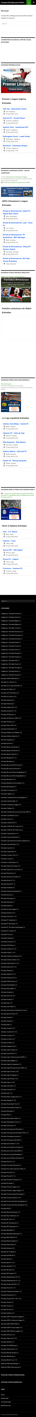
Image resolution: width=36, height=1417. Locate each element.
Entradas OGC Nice (7, 1125)
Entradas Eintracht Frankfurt (10, 877)
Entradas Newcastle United (9, 1118)
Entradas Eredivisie (7, 887)
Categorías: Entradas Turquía (10, 675)
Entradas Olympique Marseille (10, 1140)
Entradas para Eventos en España (11, 1147)
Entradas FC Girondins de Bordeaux (12, 927)
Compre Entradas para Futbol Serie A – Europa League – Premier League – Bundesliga (13, 2)
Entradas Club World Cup (9, 815)
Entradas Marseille (7, 1111)
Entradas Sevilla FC (7, 1266)
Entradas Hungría (6, 999)
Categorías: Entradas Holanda (10, 653)
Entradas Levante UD (7, 1053)
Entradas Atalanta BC (7, 729)
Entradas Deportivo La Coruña (10, 869)
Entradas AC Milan (7, 689)
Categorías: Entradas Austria (10, 617)
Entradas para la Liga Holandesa (11, 1154)
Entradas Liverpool (7, 1089)
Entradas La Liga (6, 1035)
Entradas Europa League (8, 909)
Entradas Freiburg (6, 938)
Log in (3, 1394)
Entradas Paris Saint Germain (10, 1165)
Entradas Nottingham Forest (10, 1122)
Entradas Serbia (6, 1259)
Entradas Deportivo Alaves (9, 866)
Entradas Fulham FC (7, 949)
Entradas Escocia (6, 895)
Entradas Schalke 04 (7, 1255)
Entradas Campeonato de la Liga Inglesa (13, 797)
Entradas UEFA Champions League (11, 1316)
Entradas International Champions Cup (13, 1010)
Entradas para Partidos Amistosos (11, 1158)
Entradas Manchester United (10, 1107)
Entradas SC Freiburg (7, 1252)
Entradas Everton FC (7, 916)
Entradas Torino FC (7, 1288)
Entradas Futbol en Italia (8, 959)
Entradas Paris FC (6, 1161)
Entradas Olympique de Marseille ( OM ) (13, 1133)
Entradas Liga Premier (8, 1078)
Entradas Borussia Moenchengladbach (13, 772)
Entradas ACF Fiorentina (8, 693)
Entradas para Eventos (8, 1143)
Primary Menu (33, 2)
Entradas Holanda (6, 992)
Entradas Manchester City (9, 1104)
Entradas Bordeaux (7, 761)
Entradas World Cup (7, 1360)
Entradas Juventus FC (7, 1032)
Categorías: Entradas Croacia (10, 628)
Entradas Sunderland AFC (9, 1284)
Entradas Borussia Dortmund (10, 768)
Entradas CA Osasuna (7, 790)
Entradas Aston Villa (7, 725)
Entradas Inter (5, 1003)
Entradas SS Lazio (6, 1270)
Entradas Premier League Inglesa (11, 1190)
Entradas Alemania (7, 700)
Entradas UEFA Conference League (11, 1320)
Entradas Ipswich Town (8, 1014)
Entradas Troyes (6, 1302)
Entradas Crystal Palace (8, 862)
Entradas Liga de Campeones (10, 1064)
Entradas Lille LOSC (7, 1086)
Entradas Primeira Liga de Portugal (12, 1194)
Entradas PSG (5, 1208)
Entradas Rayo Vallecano (8, 1215)
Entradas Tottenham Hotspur (10, 1291)
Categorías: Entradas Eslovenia (10, 639)
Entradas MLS (5, 1115)
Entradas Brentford (7, 779)
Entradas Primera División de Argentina (13, 1201)
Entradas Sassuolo (6, 1248)
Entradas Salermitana (7, 1244)
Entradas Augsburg (7, 740)
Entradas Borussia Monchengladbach (12, 776)
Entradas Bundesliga (7, 786)
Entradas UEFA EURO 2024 (9, 1324)
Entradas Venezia (6, 1342)
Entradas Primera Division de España (12, 1205)
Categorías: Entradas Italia (9, 660)
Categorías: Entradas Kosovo (10, 664)
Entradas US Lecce (6, 1334)
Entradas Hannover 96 (8, 978)
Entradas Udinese (6, 1313)
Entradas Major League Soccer (10, 1097)
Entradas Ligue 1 (6, 1082)
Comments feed (6, 1402)
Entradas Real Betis (7, 1230)
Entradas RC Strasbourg (8, 1223)
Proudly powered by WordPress (9, 1414)
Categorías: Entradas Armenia (10, 613)
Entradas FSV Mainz (7, 945)
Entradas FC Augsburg (8, 920)
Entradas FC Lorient (7, 931)
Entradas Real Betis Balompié (10, 1234)
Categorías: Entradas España (10, 642)
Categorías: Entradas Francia (10, 646)
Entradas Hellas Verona (8, 981)
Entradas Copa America (8, 833)
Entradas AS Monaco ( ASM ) (10, 718)
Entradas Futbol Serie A (8, 963)
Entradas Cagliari (6, 794)
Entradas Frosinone (7, 941)
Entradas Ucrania (6, 1309)
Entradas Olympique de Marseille (11, 1129)
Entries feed (4, 1398)
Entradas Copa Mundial (8, 844)
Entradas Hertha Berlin (8, 985)
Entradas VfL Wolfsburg (8, 1345)
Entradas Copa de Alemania (9, 837)
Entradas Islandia (6, 1021)
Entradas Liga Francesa (8, 1071)
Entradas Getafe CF (7, 974)
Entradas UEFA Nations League (10, 1331)
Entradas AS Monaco (7, 714)
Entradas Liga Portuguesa (9, 1075)
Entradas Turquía (6, 1306)
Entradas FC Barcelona (8, 923)
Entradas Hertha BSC (7, 988)
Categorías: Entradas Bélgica (10, 621)
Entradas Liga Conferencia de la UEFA (12, 1057)
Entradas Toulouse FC (7, 1295)
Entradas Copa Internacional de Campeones (14, 841)
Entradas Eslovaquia (7, 898)
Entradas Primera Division (9, 1197)
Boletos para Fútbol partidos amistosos (13, 276)
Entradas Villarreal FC (8, 1349)
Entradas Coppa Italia (7, 851)
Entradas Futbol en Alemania (10, 956)
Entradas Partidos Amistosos (10, 1179)
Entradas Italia (5, 1024)
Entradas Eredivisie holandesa (10, 891)
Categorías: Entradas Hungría (10, 657)
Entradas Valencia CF (7, 1338)
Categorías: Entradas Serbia (9, 671)
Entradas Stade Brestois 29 (9, 1277)
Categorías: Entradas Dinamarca (11, 631)
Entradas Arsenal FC (7, 711)
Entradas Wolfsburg (7, 1356)
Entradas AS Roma (6, 722)
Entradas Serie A (6, 1262)
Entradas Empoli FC (7, 884)
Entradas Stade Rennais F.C (9, 1280)
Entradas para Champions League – (17, 177)
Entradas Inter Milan (7, 1006)
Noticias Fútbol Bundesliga (9, 1363)
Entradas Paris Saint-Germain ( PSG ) (12, 1169)
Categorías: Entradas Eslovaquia (11, 635)
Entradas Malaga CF (7, 1100)
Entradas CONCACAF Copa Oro (11, 826)
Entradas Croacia (6, 859)
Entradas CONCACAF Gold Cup (11, 830)
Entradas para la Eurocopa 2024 (11, 1151)
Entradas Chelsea (6, 808)
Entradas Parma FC (7, 1176)
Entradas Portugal (6, 1183)
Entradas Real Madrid (7, 1237)
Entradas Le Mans (6, 1042)
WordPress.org (5, 1405)
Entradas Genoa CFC (7, 967)
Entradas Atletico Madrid (9, 736)
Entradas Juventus (6, 1028)
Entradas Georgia (6, 970)
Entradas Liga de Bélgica (8, 1060)
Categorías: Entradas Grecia (10, 649)
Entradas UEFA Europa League (10, 1327)
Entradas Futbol (6, 952)
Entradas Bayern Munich (8, 754)
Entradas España (6, 384)
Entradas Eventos (6, 913)
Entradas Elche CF (6, 880)
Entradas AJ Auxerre (7, 696)
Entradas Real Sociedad (8, 1241)
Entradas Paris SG (6, 1172)
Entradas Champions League (9, 804)
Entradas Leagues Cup (8, 1046)
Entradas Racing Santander (9, 1212)
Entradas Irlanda (6, 1017)
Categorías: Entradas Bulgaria (10, 624)
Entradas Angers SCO (7, 707)
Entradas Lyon (5, 1093)
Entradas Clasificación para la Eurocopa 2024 (15, 812)
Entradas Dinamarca (7, 873)
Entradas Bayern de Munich (9, 750)
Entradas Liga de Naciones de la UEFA (12, 1068)
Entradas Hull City (6, 996)
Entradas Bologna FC (7, 758)
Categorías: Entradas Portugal (10, 667)
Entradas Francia (6, 934)
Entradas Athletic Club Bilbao (10, 732)
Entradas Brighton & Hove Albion (11, 783)
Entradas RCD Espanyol (8, 1226)
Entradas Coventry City (8, 855)
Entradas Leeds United (8, 1050)
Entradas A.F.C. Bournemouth (10, 685)
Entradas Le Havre (6, 1039)
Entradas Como (6, 819)
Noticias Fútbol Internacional (10, 1367)
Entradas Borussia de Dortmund (11, 765)
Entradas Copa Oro (7, 848)
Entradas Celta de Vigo (8, 801)
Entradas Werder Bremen (9, 1353)
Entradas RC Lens (6, 1219)
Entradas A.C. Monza (7, 682)
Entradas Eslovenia (7, 902)
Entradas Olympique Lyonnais (10, 1136)
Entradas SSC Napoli (7, 1273)
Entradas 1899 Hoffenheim (9, 678)
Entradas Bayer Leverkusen (9, 747)
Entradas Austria (6, 743)
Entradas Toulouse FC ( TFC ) (10, 1298)
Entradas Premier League (8, 1187)
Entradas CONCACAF (8, 822)
